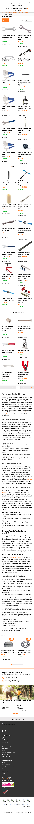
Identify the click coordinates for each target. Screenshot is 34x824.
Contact (3, 750)
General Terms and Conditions (9, 767)
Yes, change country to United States (16, 8)
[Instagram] (5, 731)
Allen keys (8, 414)
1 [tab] (11, 664)
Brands (3, 773)
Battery (18, 707)
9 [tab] (19, 664)
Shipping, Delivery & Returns (8, 752)
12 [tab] (22, 664)
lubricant (29, 479)
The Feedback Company (7, 780)
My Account (4, 738)
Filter (6, 20)
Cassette (3, 708)
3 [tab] (13, 664)
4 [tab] (14, 664)
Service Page (5, 748)
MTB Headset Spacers (9, 16)
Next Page (31, 387)
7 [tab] (17, 664)
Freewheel (4, 710)
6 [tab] (16, 664)
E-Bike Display (20, 708)
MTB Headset (6, 14)
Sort (22, 20)
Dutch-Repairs (5, 771)
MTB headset (5, 492)
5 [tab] (15, 664)
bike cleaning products (15, 557)
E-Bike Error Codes (6, 756)
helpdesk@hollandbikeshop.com (13, 681)
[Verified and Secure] (5, 790)
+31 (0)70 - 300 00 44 (11, 678)
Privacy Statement (6, 764)
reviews (12, 779)
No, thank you (16, 10)
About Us (4, 762)
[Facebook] (2, 731)
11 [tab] (21, 664)
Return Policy (5, 754)
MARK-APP (29, 812)
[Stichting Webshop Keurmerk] (8, 784)
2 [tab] (12, 664)
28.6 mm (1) (8, 69)
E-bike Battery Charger (21, 710)
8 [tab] (18, 664)
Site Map (4, 769)
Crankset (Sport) (5, 707)
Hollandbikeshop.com (17, 812)
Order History (5, 740)
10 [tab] (20, 664)
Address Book (5, 742)
